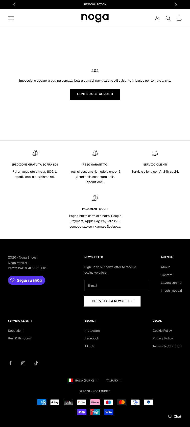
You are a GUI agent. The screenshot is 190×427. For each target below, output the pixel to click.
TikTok (89, 346)
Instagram (92, 331)
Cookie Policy (162, 331)
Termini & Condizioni (167, 346)
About (165, 267)
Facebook (92, 338)
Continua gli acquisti (95, 94)
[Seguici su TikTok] (36, 363)
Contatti (166, 275)
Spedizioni (15, 331)
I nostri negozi (171, 290)
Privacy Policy (163, 338)
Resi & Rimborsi (19, 338)
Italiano (112, 380)
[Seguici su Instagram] (23, 363)
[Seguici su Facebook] (10, 363)
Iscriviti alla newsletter (112, 301)
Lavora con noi (171, 283)
